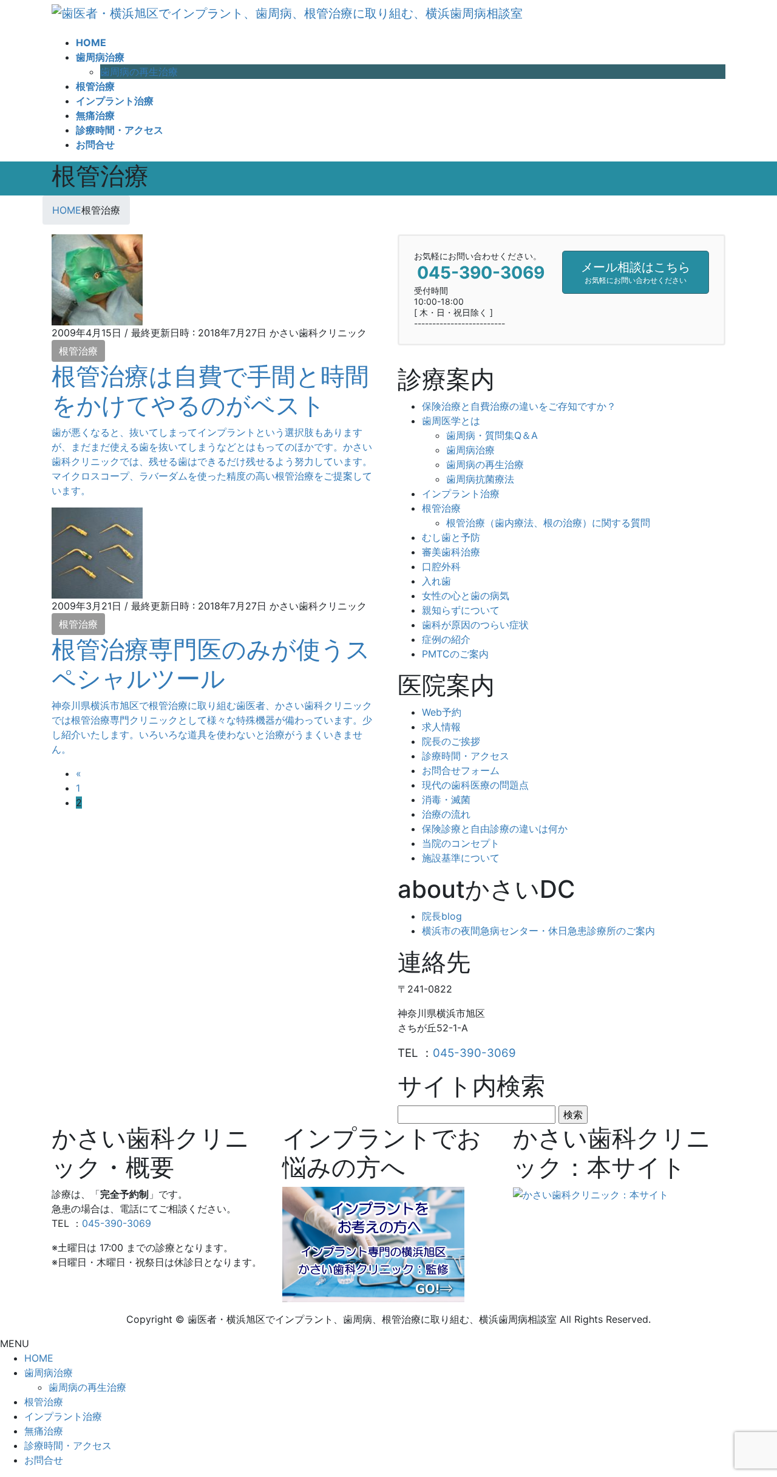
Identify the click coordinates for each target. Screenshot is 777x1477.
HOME (38, 1358)
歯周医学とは (451, 421)
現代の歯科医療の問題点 (475, 785)
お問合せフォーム (461, 770)
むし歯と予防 (451, 537)
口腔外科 (441, 566)
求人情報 (441, 727)
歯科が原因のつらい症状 (475, 625)
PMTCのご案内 (455, 654)
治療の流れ (446, 814)
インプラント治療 (461, 493)
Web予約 (441, 712)
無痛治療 (43, 1431)
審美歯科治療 (451, 552)
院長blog (442, 916)
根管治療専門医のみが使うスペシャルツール (211, 663)
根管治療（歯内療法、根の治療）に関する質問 (548, 523)
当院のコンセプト (461, 843)
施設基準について (461, 858)
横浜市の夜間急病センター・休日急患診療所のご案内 (538, 931)
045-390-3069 (474, 1053)
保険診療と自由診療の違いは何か (495, 829)
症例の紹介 (446, 639)
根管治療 (78, 351)
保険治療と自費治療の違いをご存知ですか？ (519, 406)
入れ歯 (436, 581)
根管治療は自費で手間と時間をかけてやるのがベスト (210, 390)
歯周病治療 (470, 450)
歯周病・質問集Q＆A (492, 435)
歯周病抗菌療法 (480, 479)
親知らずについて (461, 610)
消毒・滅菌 (446, 799)
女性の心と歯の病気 (465, 595)
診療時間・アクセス (465, 756)
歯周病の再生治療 (139, 72)
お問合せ (43, 1460)
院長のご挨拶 (451, 741)
